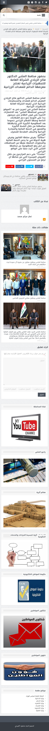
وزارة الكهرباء (39, 703)
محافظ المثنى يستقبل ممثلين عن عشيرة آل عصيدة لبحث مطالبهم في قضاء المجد (26, 263)
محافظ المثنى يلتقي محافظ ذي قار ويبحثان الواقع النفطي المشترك (20, 177)
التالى (17, 184)
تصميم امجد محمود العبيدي (24, 726)
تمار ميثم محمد (38, 91)
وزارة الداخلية (39, 698)
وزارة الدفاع (40, 700)
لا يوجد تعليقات (9, 91)
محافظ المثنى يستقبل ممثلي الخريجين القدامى (29, 298)
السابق (31, 174)
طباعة (40, 93)
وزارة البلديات (39, 705)
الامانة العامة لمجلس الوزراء (35, 696)
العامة (15, 91)
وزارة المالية (40, 710)
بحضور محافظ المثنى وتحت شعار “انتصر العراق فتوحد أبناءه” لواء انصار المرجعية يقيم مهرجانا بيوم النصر (29, 188)
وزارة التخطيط (39, 708)
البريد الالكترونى (30, 93)
